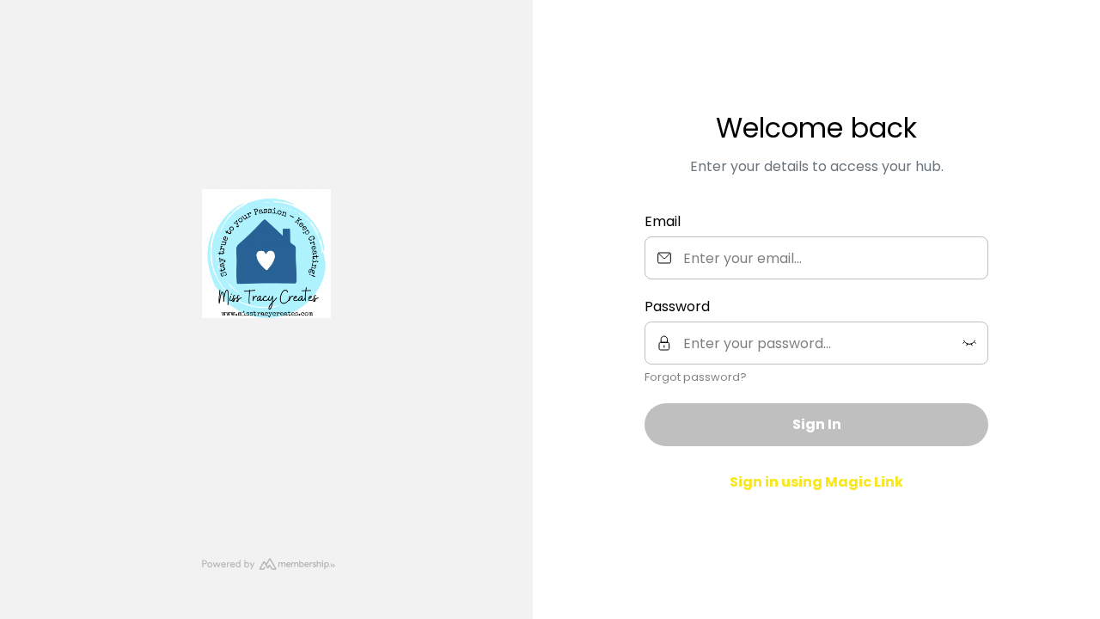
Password (677, 306)
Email (663, 221)
